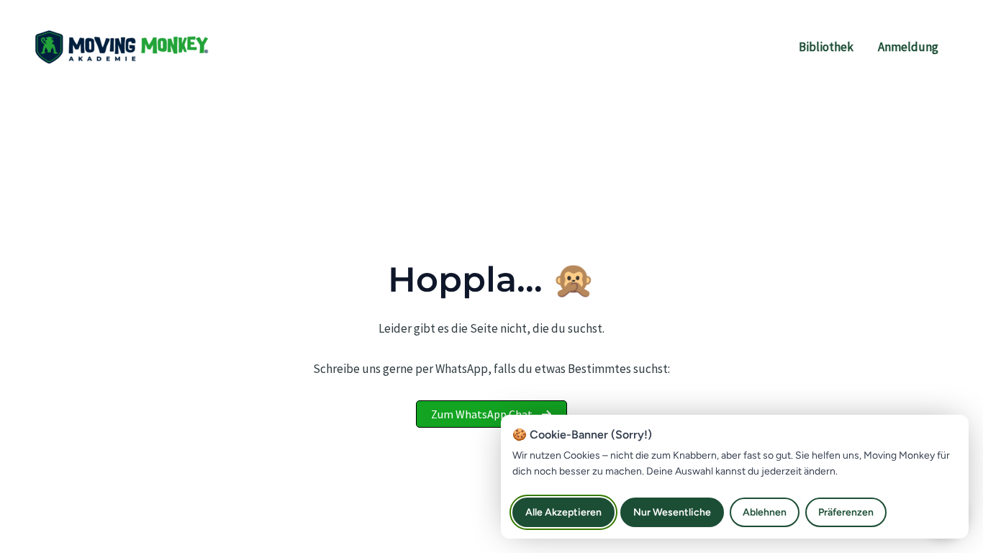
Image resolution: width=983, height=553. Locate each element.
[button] (491, 414)
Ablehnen (765, 512)
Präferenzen (846, 512)
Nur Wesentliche (672, 512)
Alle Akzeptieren (563, 512)
